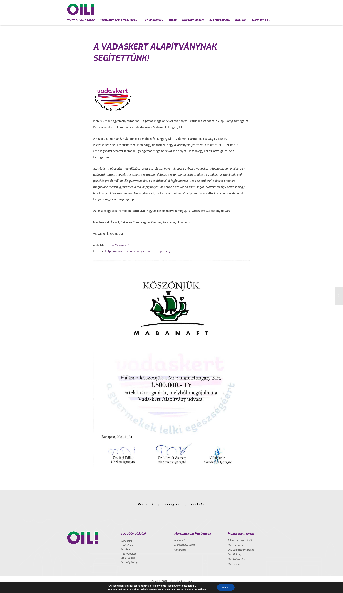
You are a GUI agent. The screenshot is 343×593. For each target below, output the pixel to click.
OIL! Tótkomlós (236, 559)
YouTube (198, 504)
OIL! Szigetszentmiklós (241, 550)
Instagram (172, 504)
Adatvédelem (128, 553)
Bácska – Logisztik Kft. (240, 540)
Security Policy (129, 562)
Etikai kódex (128, 558)
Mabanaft (179, 540)
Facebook (146, 504)
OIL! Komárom (236, 545)
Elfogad (225, 587)
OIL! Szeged (234, 564)
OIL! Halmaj (234, 554)
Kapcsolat (126, 541)
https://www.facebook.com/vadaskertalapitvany (137, 251)
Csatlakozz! (127, 545)
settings (201, 589)
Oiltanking (180, 550)
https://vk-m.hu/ (118, 245)
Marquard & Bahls (184, 545)
